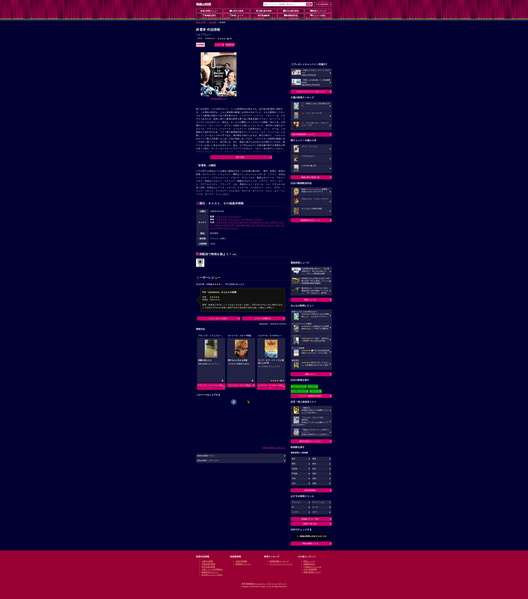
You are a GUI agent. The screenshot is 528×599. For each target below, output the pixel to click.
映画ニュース (237, 15)
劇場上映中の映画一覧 (310, 177)
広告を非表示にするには (273, 448)
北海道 (294, 469)
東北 (314, 469)
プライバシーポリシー (276, 584)
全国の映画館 (241, 561)
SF (293, 507)
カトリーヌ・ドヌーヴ (226, 222)
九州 (293, 483)
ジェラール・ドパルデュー (249, 222)
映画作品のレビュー (210, 572)
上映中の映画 (237, 11)
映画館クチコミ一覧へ (310, 519)
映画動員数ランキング (279, 561)
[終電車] (200, 263)
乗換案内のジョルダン (255, 584)
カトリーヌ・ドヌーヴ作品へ (240, 385)
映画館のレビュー (243, 564)
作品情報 (212, 22)
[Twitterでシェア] (248, 402)
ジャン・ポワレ (270, 222)
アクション (296, 502)
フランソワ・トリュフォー (228, 216)
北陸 (314, 473)
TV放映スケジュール (312, 567)
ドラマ (199, 38)
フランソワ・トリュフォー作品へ (210, 386)
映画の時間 (201, 22)
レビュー (218, 45)
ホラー (315, 512)
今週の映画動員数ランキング (302, 134)
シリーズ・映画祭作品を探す (310, 396)
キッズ (315, 507)
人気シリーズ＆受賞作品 (212, 569)
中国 (293, 478)
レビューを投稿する (263, 318)
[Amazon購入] (218, 98)
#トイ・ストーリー (298, 391)
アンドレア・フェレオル (234, 225)
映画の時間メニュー (209, 11)
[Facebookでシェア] (234, 402)
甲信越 (294, 473)
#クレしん (312, 386)
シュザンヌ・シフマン (252, 219)
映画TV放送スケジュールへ (310, 441)
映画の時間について (310, 543)
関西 (293, 464)
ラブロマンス (210, 38)
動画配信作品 (292, 15)
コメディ (295, 512)
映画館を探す (210, 15)
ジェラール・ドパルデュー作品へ (270, 386)
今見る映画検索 (322, 4)
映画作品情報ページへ (206, 456)
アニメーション (318, 502)
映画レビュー (310, 374)
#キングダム (315, 391)
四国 (314, 478)
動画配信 (229, 45)
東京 (293, 459)
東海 (314, 464)
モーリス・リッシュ (228, 228)
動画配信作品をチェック (310, 220)
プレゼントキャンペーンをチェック (310, 92)
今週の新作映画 (265, 11)
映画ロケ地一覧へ (310, 524)
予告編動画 (265, 15)
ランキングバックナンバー (281, 564)
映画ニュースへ (310, 300)
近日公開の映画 (292, 11)
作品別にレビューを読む (212, 575)
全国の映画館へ (310, 490)
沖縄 (314, 483)
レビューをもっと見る (218, 318)
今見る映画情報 (310, 569)
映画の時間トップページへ (208, 461)
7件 (225, 39)
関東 (314, 459)
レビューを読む (319, 15)
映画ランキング (319, 11)
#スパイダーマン (298, 386)
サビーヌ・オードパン (256, 225)
